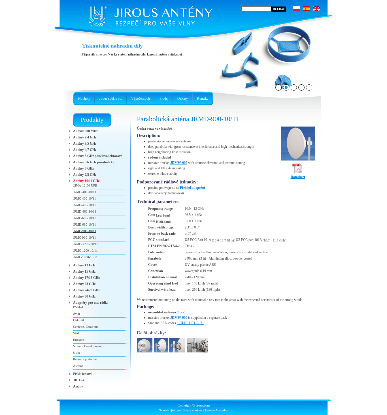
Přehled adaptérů (192, 188)
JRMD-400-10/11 (84, 192)
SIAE (76, 333)
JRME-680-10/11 (84, 224)
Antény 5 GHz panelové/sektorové (97, 156)
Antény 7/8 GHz (84, 174)
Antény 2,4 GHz (84, 137)
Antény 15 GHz (84, 271)
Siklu (76, 352)
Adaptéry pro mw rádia (90, 302)
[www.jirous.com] (149, 14)
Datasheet (298, 177)
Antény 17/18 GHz (86, 277)
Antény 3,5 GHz (84, 143)
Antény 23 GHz (84, 284)
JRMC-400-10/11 (84, 198)
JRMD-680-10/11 (84, 211)
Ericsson (78, 339)
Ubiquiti (78, 320)
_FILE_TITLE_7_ (190, 323)
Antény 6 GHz (83, 168)
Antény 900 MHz (85, 131)
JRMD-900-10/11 (84, 231)
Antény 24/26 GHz (86, 290)
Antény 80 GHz (84, 296)
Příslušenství (82, 374)
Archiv (78, 386)
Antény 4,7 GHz (84, 149)
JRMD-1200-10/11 (85, 244)
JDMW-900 (178, 163)
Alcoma (78, 365)
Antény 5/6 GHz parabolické (93, 162)
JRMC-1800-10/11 (85, 257)
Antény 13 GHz (84, 265)
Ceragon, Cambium (86, 326)
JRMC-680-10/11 (84, 218)
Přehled (78, 307)
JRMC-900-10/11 (84, 237)
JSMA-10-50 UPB (85, 185)
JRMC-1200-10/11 (85, 250)
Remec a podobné (85, 359)
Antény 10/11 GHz (86, 181)
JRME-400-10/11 (84, 205)
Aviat (76, 313)
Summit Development (87, 346)
